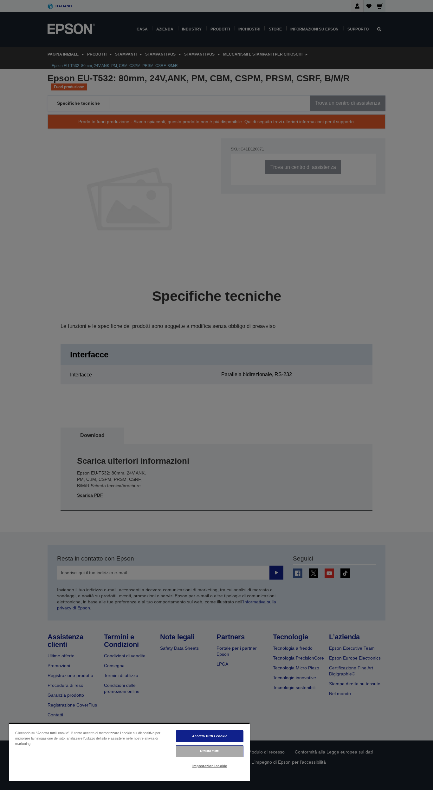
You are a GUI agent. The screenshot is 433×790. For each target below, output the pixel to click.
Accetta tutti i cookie (210, 736)
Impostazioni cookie (209, 766)
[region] (129, 752)
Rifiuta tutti (209, 751)
